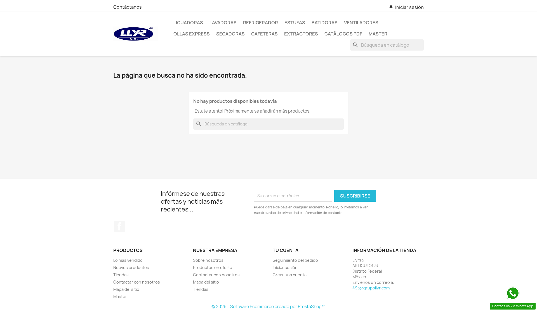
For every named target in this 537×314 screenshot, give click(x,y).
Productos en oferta (212, 267)
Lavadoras (223, 23)
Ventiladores (361, 23)
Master (378, 34)
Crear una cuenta (290, 274)
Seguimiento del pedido (295, 260)
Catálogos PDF (343, 34)
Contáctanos (127, 7)
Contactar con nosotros (136, 282)
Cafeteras (264, 34)
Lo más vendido (128, 260)
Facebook (119, 226)
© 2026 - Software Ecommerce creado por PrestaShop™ (268, 307)
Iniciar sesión (285, 267)
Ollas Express (191, 34)
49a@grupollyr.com (371, 288)
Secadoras (230, 34)
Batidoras (325, 23)
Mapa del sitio (126, 289)
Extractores (301, 34)
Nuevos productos (131, 267)
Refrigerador (260, 23)
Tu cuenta (285, 250)
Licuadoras (188, 23)
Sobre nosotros (208, 260)
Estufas (294, 23)
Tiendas (121, 274)
